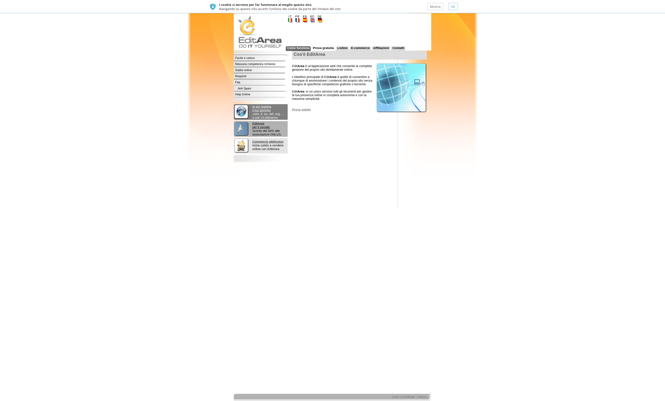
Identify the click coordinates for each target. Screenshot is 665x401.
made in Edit (403, 396)
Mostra (435, 7)
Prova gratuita (323, 48)
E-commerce (360, 48)
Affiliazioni (381, 48)
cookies (422, 396)
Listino (342, 48)
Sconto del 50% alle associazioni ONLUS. (267, 129)
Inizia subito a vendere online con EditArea (267, 145)
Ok (453, 7)
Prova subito (301, 109)
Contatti (398, 48)
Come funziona (298, 48)
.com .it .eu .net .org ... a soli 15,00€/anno (267, 112)
